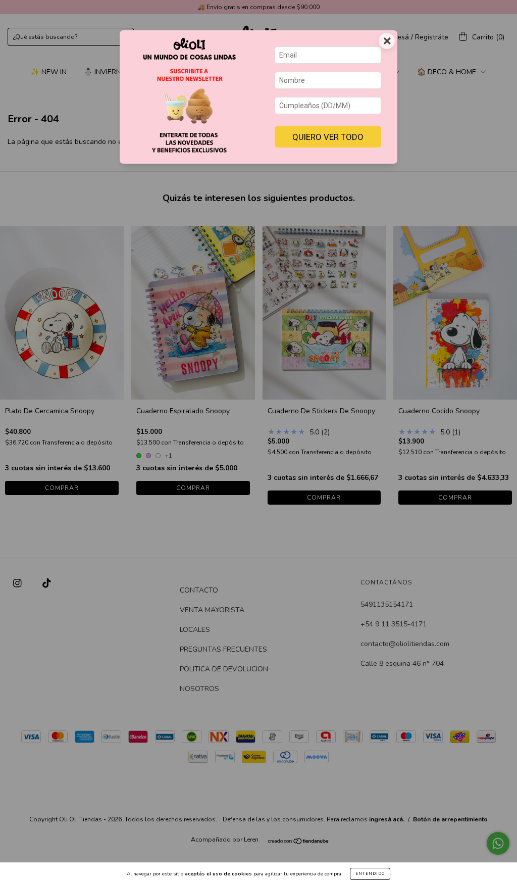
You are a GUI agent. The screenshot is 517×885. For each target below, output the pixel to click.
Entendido (370, 873)
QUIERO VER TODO (328, 137)
